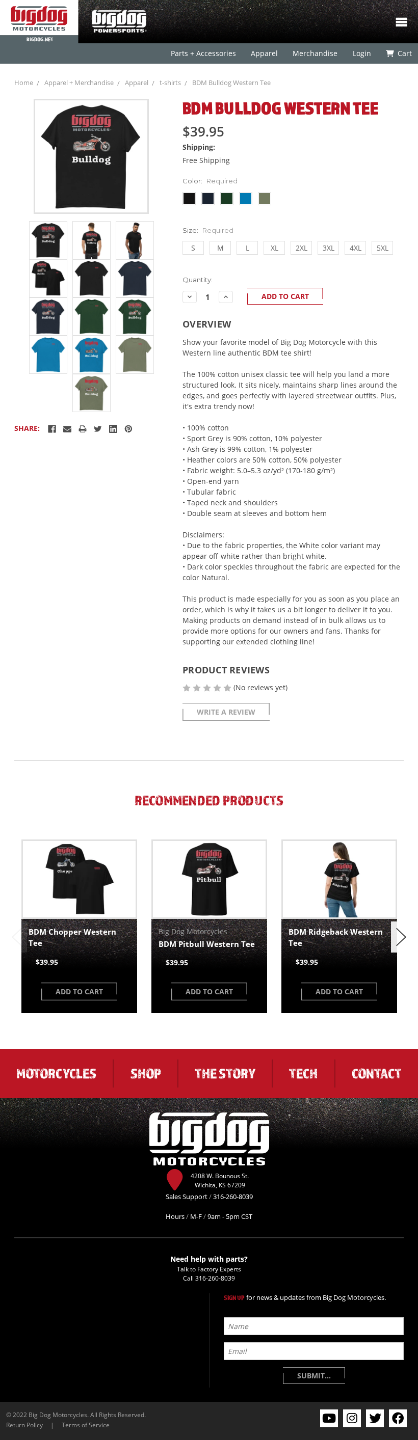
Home (23, 82)
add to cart (79, 991)
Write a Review (226, 712)
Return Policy (24, 1425)
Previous (17, 937)
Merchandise (315, 53)
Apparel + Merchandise (79, 82)
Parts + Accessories (203, 53)
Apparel (264, 53)
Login (361, 53)
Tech (303, 1073)
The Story (225, 1073)
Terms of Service (86, 1425)
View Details (79, 879)
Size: (207, 230)
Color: (210, 181)
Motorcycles (56, 1073)
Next (401, 937)
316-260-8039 (215, 1278)
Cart (404, 53)
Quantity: (197, 280)
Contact (377, 1073)
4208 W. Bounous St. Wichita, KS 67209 (220, 1180)
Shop (145, 1073)
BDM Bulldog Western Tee (231, 82)
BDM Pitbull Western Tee (207, 944)
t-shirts (170, 82)
